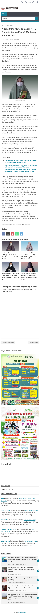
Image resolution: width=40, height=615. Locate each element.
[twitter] (8, 234)
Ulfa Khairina (5, 541)
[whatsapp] (17, 234)
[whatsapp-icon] (33, 2)
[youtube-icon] (29, 2)
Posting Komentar (14, 39)
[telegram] (21, 234)
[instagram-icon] (25, 2)
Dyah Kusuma (5, 510)
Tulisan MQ (4, 520)
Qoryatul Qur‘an (22, 612)
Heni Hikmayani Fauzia (8, 529)
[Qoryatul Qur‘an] (9, 8)
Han (2, 498)
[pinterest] (12, 234)
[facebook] (3, 234)
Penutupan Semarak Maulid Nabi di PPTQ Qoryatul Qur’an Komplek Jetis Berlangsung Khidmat (21, 569)
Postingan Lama (33, 342)
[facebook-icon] (21, 2)
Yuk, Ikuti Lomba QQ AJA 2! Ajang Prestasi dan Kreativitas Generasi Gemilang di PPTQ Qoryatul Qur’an (22, 559)
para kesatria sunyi (31, 510)
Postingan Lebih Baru (8, 342)
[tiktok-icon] (37, 2)
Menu (3, 14)
